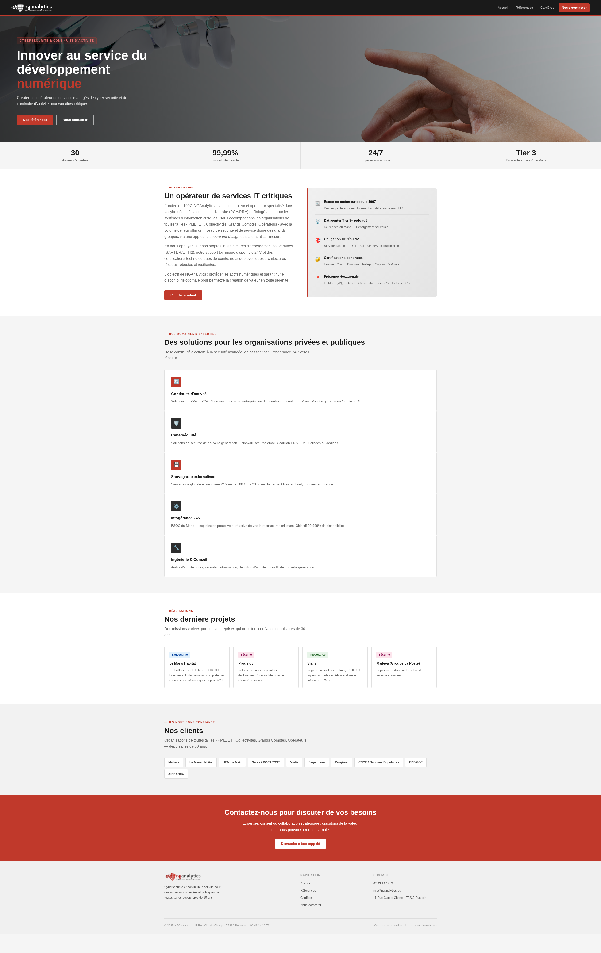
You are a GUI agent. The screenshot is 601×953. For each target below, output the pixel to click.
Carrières (547, 7)
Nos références (35, 120)
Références (524, 7)
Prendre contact (183, 295)
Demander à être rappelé (300, 844)
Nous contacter (574, 7)
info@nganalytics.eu (387, 890)
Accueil (503, 7)
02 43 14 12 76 (383, 883)
